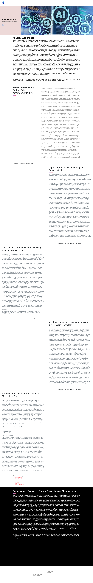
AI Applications (79, 3)
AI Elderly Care (17, 483)
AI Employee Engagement (19, 484)
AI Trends (73, 3)
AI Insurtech (17, 482)
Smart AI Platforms (36, 575)
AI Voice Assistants (23, 38)
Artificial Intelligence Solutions (39, 572)
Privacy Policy (50, 571)
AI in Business (36, 576)
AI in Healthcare (17, 479)
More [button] (85, 3)
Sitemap (49, 569)
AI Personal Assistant (37, 574)
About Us (89, 3)
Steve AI (61, 3)
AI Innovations (67, 3)
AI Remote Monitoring (18, 477)
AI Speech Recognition (18, 478)
